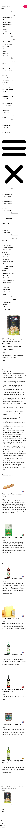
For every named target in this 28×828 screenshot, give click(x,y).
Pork (4, 48)
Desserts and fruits (7, 22)
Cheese (5, 31)
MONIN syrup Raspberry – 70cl (12, 579)
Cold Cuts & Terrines (8, 41)
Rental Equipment (7, 125)
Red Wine (6, 110)
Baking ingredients (7, 27)
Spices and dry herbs (8, 84)
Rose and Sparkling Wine (10, 115)
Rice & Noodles (7, 68)
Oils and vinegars (7, 87)
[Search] (25, 6)
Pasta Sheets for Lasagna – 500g (12, 537)
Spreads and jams (7, 24)
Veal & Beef (6, 46)
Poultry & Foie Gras (7, 44)
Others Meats (6, 55)
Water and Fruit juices (8, 96)
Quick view (3, 521)
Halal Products (6, 132)
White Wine (7, 112)
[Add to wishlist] (3, 515)
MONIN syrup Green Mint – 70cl (12, 655)
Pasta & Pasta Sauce (8, 70)
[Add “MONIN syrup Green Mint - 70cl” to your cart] (3, 670)
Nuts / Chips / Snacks (8, 89)
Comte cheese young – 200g (11, 618)
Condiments (6, 82)
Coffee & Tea (6, 101)
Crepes (6, 127)
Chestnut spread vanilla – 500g (11, 724)
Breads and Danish (7, 17)
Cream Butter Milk (7, 33)
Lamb (4, 51)
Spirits (4, 117)
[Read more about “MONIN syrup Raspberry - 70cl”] (3, 599)
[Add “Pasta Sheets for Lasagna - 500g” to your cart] (3, 558)
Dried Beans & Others (8, 73)
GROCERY (4, 75)
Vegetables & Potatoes (8, 66)
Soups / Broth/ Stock (8, 80)
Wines (4, 108)
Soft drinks (5, 98)
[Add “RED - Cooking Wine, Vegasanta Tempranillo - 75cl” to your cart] (3, 705)
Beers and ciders (7, 105)
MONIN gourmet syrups (8, 103)
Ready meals (6, 91)
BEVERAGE (4, 94)
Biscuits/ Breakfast (7, 20)
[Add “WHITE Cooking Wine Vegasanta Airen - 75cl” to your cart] (3, 778)
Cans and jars (6, 77)
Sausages (5, 53)
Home (3, 339)
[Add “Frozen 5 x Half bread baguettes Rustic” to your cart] (3, 518)
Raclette (6, 130)
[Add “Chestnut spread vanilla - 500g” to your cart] (3, 741)
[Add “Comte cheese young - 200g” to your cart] (3, 635)
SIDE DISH (4, 63)
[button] (14, 161)
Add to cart (12, 363)
